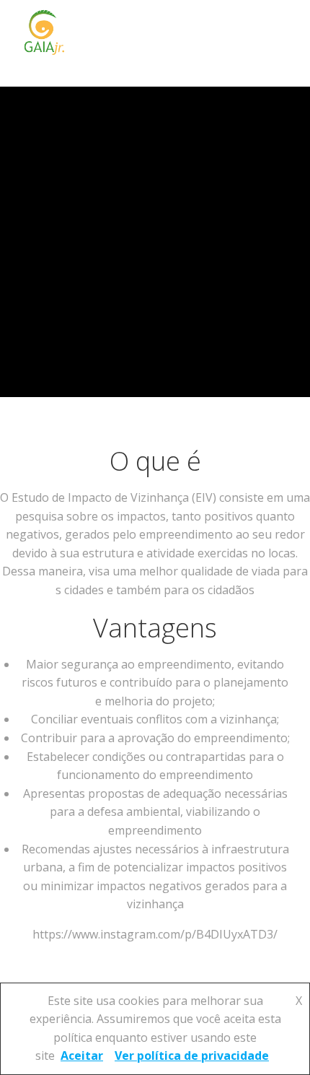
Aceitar (82, 1055)
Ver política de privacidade (192, 1055)
